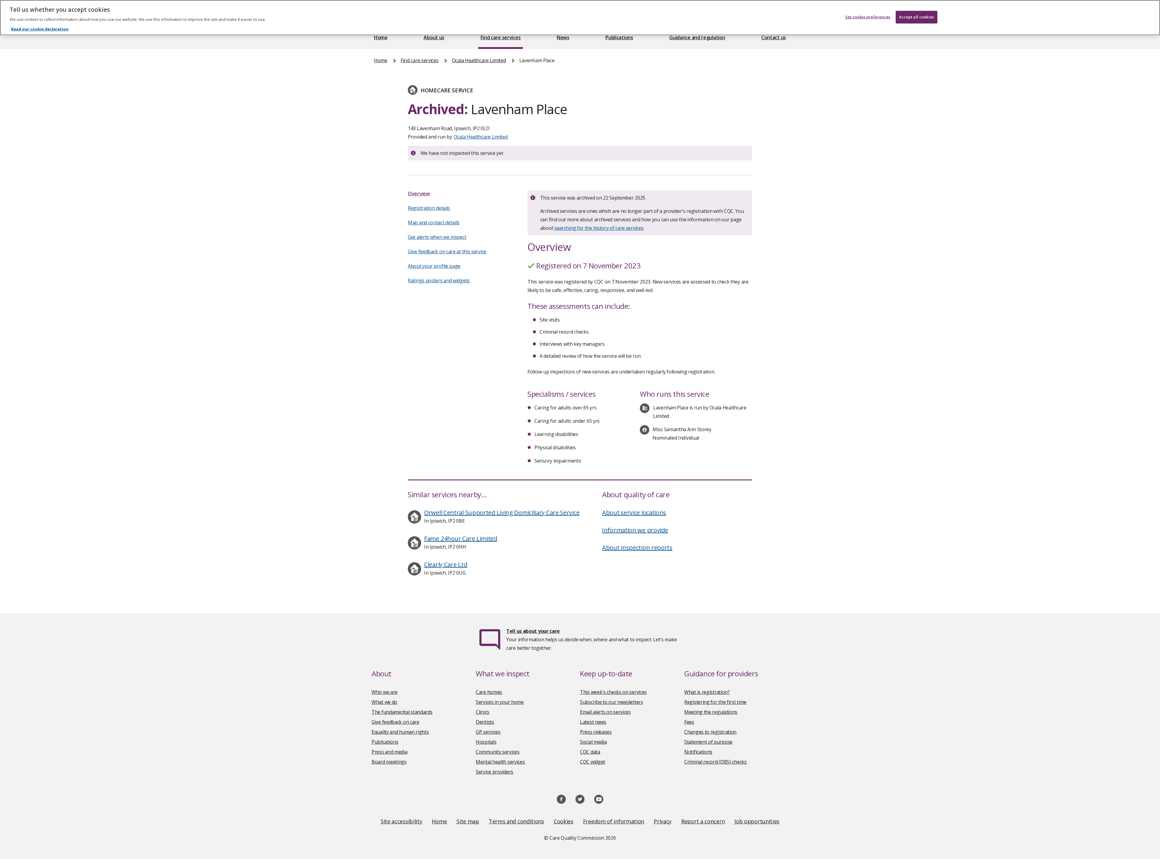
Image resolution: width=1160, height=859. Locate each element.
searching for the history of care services (598, 228)
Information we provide (635, 530)
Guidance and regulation (697, 37)
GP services (488, 732)
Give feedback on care (395, 722)
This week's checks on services (613, 692)
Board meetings (389, 761)
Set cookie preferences (868, 17)
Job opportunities (756, 821)
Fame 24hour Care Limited (460, 538)
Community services (498, 751)
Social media (593, 742)
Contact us (773, 37)
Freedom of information (613, 821)
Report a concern (703, 821)
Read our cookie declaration (40, 29)
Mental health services (500, 761)
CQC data (590, 751)
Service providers (494, 771)
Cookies (563, 821)
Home (381, 37)
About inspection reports (637, 547)
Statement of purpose (708, 742)
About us (434, 37)
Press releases (596, 732)
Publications (619, 37)
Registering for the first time (715, 702)
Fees (689, 722)
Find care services (501, 37)
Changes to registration (710, 732)
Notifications (698, 751)
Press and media (390, 751)
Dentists (485, 722)
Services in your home (500, 702)
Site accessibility (401, 821)
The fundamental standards (402, 712)
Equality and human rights (400, 732)
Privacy (663, 821)
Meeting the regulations (710, 712)
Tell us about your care (533, 631)
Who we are (385, 692)
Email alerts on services (605, 712)
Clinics (482, 712)
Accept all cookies (916, 17)
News (563, 37)
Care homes (489, 692)
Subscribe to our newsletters (611, 702)
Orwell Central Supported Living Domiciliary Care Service (501, 512)
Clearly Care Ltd (445, 564)
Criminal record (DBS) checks (715, 761)
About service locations (634, 512)
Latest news (593, 722)
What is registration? (707, 692)
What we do (384, 702)
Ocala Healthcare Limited (479, 60)
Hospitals (486, 742)
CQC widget (592, 761)
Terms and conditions (516, 821)
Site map (467, 821)
